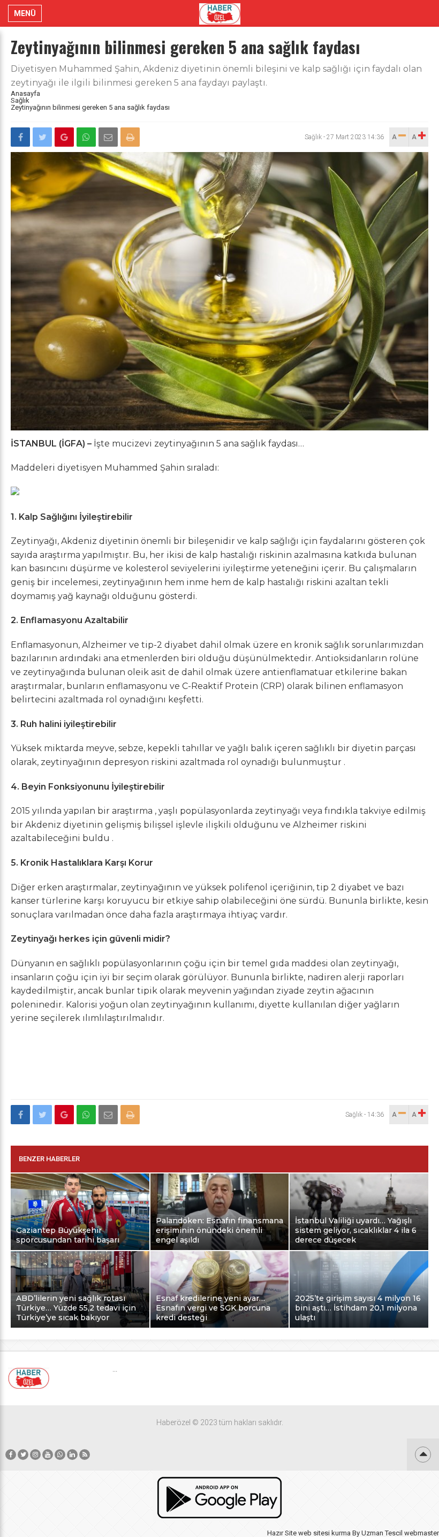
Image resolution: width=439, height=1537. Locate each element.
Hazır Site (282, 1533)
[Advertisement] (219, 1068)
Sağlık (20, 100)
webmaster (421, 1533)
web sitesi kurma (324, 1533)
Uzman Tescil (382, 1533)
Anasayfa (25, 93)
